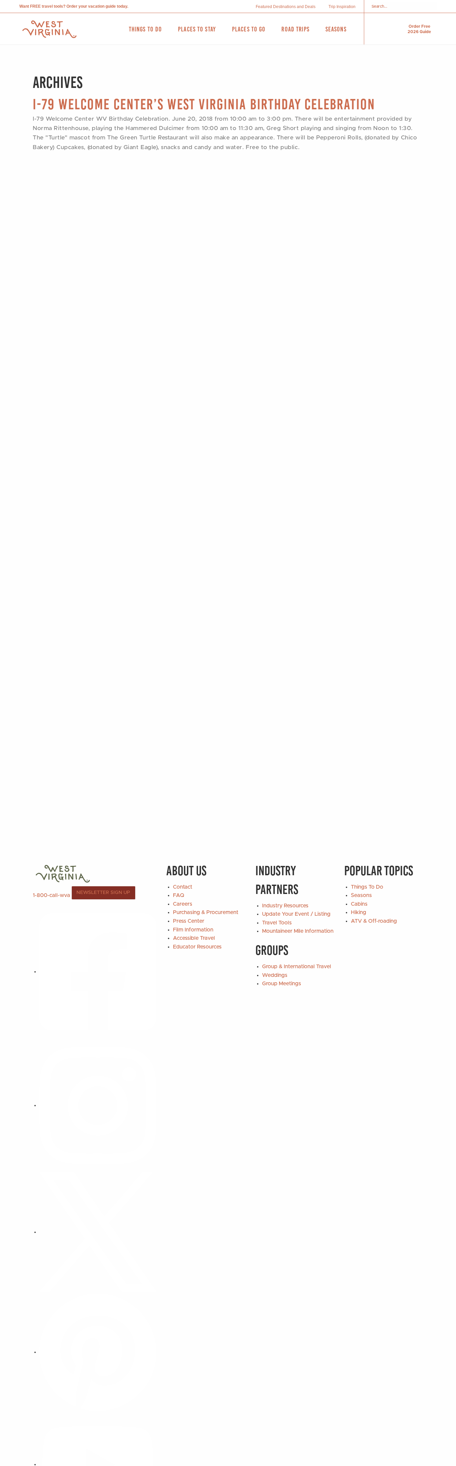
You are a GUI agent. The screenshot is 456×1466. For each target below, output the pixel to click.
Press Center (188, 921)
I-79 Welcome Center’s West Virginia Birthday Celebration (204, 104)
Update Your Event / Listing (296, 914)
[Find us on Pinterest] (97, 1352)
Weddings (274, 975)
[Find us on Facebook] (97, 971)
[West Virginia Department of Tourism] (49, 29)
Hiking (358, 912)
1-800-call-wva (51, 895)
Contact (182, 887)
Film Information (193, 929)
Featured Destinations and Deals (285, 6)
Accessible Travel (194, 938)
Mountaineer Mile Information (297, 931)
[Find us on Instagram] (97, 1105)
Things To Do (367, 887)
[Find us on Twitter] (97, 1232)
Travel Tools (277, 922)
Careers (182, 904)
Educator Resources (197, 946)
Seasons (361, 895)
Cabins (359, 904)
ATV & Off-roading (374, 921)
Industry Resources (285, 905)
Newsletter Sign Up (103, 892)
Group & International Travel (296, 966)
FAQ (178, 895)
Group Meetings (281, 983)
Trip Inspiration (342, 6)
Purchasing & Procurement (205, 912)
